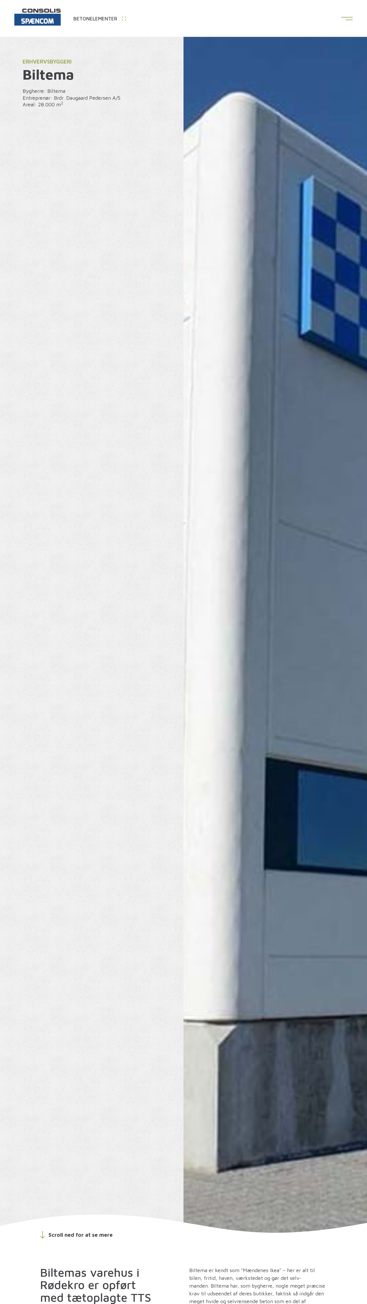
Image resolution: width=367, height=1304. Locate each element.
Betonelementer (96, 19)
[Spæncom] (37, 18)
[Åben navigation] (346, 18)
